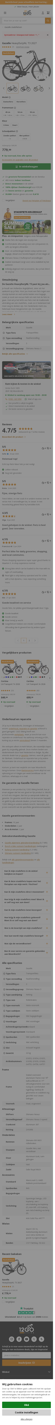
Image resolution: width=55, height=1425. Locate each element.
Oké (26, 1405)
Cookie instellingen (26, 1412)
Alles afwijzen (26, 1419)
